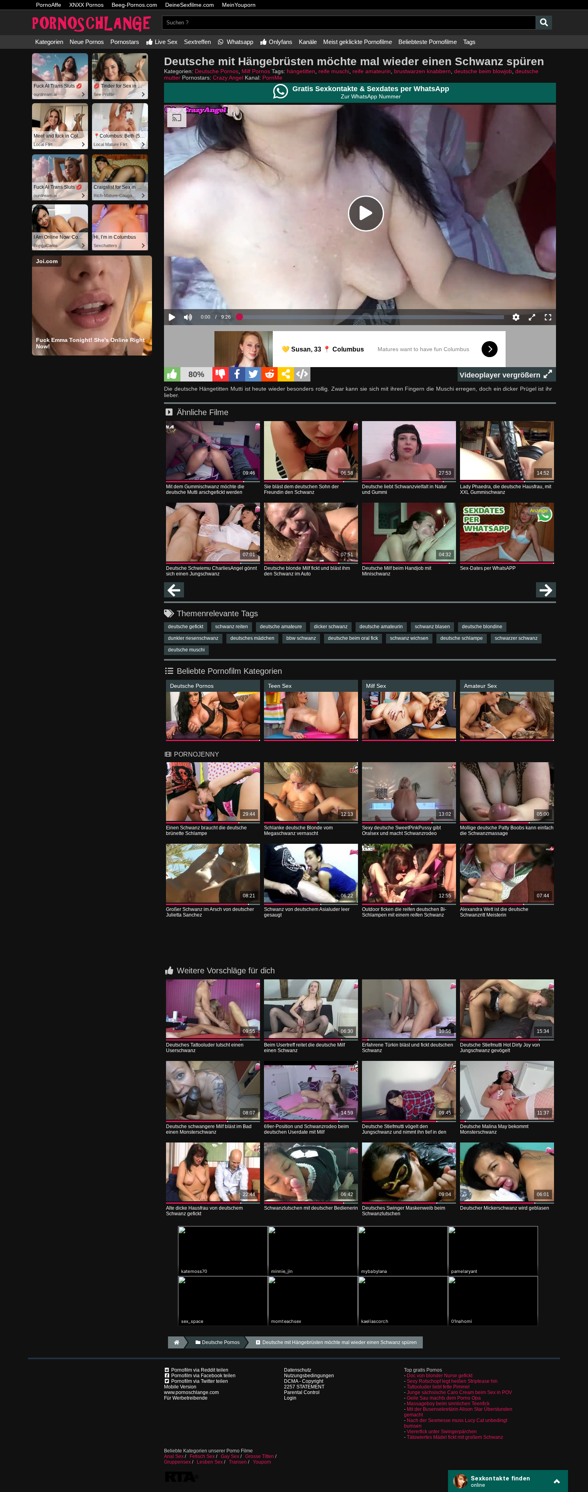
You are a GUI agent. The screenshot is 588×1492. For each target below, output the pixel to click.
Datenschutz (297, 1370)
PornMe (272, 77)
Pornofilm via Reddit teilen (199, 1370)
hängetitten (301, 71)
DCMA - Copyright (303, 1381)
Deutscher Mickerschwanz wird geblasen (504, 1208)
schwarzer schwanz (516, 638)
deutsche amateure (281, 626)
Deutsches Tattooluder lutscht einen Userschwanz (205, 1047)
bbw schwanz (301, 638)
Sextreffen (197, 41)
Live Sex (165, 41)
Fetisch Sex (202, 1456)
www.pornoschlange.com (191, 1392)
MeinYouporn (239, 5)
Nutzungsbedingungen (309, 1375)
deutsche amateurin (381, 626)
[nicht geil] (220, 374)
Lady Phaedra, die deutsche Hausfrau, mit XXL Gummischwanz (505, 489)
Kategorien (49, 41)
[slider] (201, 293)
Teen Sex (280, 686)
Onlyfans (279, 41)
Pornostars (124, 41)
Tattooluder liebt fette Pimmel (438, 1387)
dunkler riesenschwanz (193, 638)
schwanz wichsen (409, 638)
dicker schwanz (331, 626)
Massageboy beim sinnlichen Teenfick (448, 1403)
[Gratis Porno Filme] (92, 32)
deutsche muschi (186, 650)
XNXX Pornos (86, 5)
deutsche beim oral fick (353, 638)
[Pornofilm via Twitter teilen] (253, 374)
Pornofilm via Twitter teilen (199, 1381)
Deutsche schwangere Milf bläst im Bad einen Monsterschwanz (209, 1129)
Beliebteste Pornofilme (427, 41)
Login (290, 1398)
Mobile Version (180, 1387)
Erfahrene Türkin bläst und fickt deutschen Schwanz (407, 1047)
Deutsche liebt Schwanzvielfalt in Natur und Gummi (404, 489)
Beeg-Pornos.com (134, 5)
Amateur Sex (480, 686)
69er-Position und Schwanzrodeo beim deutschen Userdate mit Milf (306, 1129)
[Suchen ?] (544, 23)
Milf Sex (376, 686)
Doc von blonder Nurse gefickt (439, 1375)
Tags (469, 41)
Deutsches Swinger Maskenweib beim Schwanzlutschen (403, 1210)
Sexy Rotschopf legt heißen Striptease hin (452, 1381)
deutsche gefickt (185, 626)
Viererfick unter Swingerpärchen (442, 1431)
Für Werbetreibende (186, 1398)
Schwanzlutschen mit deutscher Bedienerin (311, 1208)
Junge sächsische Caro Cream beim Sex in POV (459, 1392)
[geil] (172, 374)
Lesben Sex (210, 1462)
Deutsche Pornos (216, 71)
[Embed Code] (302, 374)
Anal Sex (174, 1456)
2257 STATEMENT (304, 1387)
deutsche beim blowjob (483, 71)
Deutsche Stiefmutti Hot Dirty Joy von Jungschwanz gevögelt (500, 1047)
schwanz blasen (432, 626)
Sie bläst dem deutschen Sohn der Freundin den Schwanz (301, 489)
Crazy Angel (228, 77)
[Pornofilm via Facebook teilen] (237, 374)
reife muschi (333, 71)
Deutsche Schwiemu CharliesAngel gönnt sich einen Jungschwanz (211, 571)
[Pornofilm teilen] (286, 374)
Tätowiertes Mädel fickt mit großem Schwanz (455, 1437)
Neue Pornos (87, 41)
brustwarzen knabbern (422, 71)
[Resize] (532, 317)
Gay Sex (230, 1456)
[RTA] (181, 1481)
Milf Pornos (256, 71)
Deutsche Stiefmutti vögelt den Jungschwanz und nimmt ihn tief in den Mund (404, 1130)
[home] (176, 1342)
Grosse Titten (259, 1456)
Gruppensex (177, 1462)
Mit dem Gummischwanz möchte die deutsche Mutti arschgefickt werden (205, 489)
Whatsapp (239, 41)
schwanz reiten (231, 626)
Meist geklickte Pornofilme (357, 41)
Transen (238, 1462)
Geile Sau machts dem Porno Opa (444, 1398)
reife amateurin (371, 71)
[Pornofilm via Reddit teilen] (269, 374)
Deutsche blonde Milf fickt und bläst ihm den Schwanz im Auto (307, 571)
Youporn (262, 1462)
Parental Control (302, 1392)
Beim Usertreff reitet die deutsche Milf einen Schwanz (304, 1047)
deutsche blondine (482, 626)
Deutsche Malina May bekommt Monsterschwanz (494, 1129)
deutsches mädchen (252, 638)
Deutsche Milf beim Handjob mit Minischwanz (396, 571)
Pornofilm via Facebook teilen (203, 1375)
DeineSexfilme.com (189, 5)
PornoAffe (48, 5)
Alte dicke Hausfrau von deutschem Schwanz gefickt (204, 1210)
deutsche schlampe (461, 638)
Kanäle (308, 41)
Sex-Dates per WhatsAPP (488, 568)
